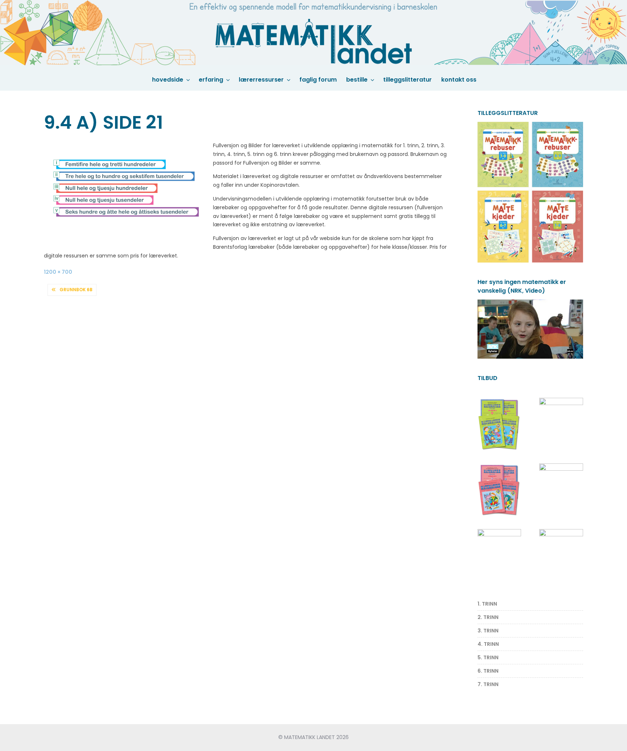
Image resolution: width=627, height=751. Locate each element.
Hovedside (167, 79)
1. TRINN (487, 603)
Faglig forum (318, 79)
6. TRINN (488, 670)
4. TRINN (488, 644)
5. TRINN (488, 657)
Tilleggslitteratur (407, 79)
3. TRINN (488, 630)
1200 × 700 (58, 272)
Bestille (357, 79)
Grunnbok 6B (76, 289)
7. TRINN (488, 684)
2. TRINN (488, 617)
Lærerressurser (261, 79)
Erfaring (211, 79)
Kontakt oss (458, 79)
